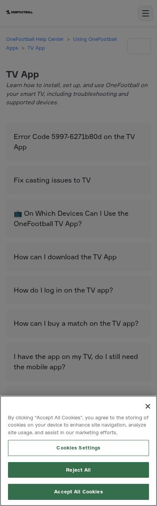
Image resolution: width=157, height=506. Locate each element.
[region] (78, 451)
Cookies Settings (78, 448)
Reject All (78, 470)
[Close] (147, 406)
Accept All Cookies (78, 491)
